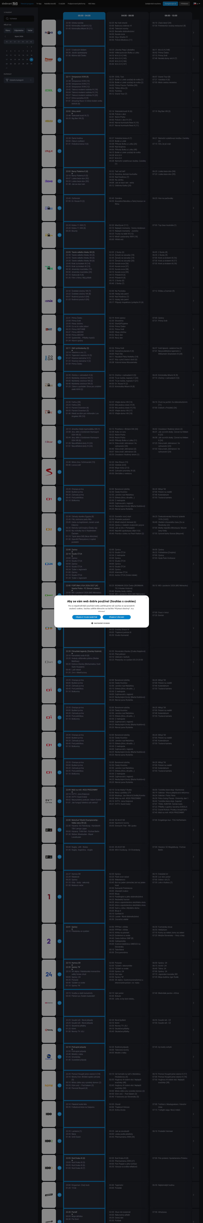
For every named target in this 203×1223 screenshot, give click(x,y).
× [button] (146, 598)
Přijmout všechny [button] (116, 617)
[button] (101, 623)
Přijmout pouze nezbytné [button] (86, 617)
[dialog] (101, 611)
